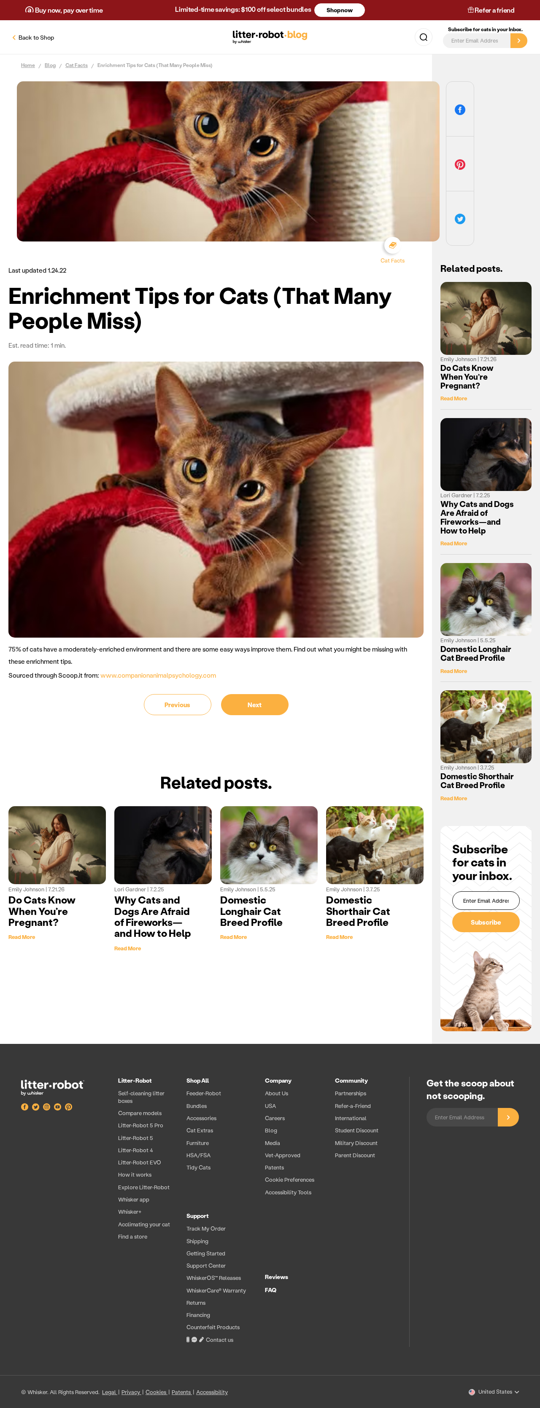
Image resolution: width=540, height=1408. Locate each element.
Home (28, 65)
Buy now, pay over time (68, 9)
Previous (177, 704)
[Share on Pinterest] (460, 163)
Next (255, 704)
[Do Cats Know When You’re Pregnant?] (57, 845)
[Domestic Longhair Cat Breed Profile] (269, 845)
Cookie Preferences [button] (289, 1179)
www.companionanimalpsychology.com (158, 675)
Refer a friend (494, 9)
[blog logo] (270, 37)
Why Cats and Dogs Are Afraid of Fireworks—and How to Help (152, 916)
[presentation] (255, 1212)
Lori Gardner (130, 889)
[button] (423, 37)
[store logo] (61, 1088)
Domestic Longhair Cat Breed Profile (251, 910)
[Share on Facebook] (460, 109)
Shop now (339, 10)
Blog (50, 65)
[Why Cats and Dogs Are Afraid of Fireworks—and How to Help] (163, 845)
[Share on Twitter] (460, 218)
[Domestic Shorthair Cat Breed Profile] (375, 845)
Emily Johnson (27, 889)
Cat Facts (76, 65)
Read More (21, 936)
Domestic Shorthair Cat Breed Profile (358, 910)
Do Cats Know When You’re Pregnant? (42, 910)
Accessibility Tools (288, 1192)
